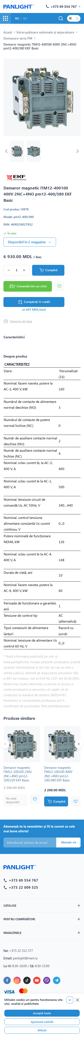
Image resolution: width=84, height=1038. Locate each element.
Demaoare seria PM (17, 38)
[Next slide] (78, 151)
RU (25, 18)
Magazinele (12, 933)
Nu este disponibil (12, 800)
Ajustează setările (42, 1022)
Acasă (7, 32)
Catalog (9, 905)
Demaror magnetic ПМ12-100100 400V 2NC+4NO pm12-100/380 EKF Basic (58, 773)
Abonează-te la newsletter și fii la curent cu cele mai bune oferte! (39, 828)
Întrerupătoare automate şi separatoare (45, 32)
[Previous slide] (6, 151)
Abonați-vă (68, 842)
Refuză (42, 1030)
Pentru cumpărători (19, 919)
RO (17, 18)
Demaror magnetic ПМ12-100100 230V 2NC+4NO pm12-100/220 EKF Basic (17, 773)
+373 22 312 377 (21, 950)
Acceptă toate (42, 1013)
